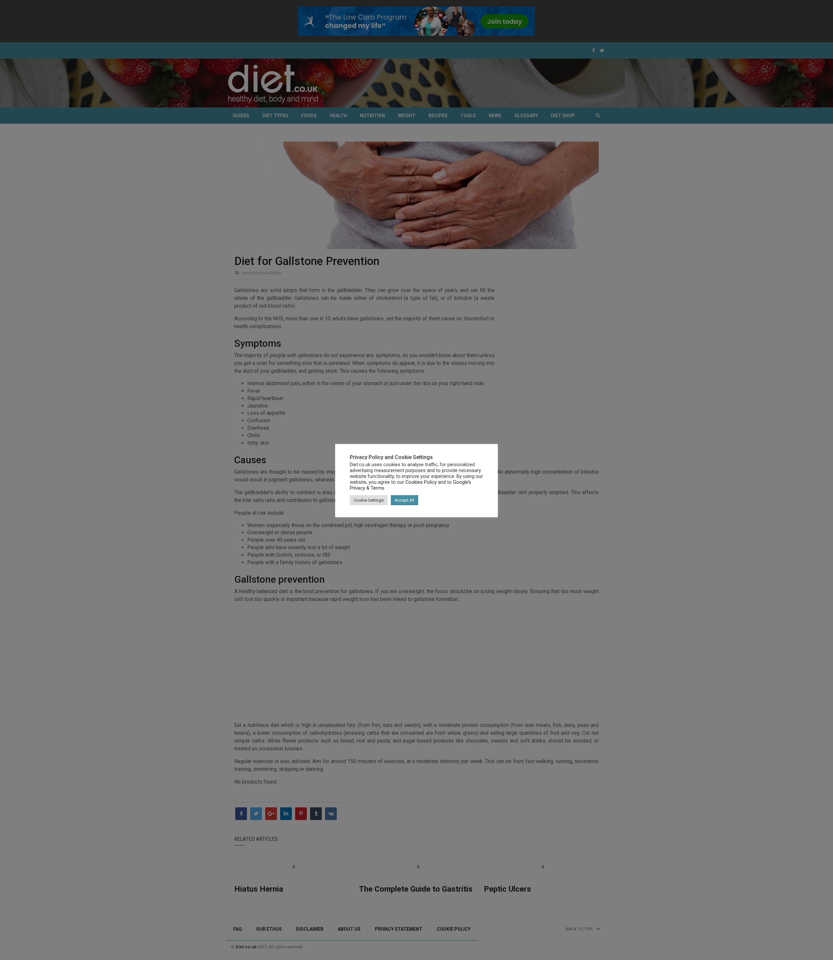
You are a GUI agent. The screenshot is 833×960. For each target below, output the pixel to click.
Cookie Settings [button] (369, 500)
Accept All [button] (404, 500)
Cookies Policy (421, 482)
